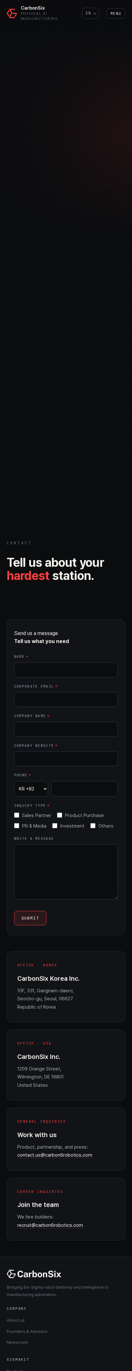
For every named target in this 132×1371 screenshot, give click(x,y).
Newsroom (17, 1342)
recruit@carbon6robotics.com (50, 1225)
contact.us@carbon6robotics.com (54, 1155)
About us (16, 1320)
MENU (116, 13)
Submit (30, 918)
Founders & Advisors (27, 1331)
